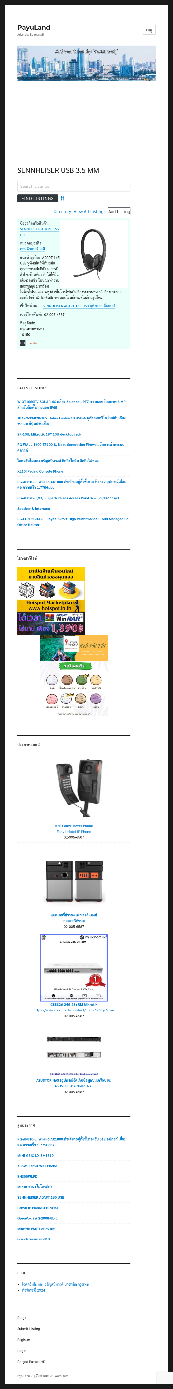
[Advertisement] (87, 117)
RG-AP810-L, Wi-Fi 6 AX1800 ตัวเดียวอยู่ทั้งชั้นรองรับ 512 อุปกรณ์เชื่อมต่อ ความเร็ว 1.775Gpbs (71, 484)
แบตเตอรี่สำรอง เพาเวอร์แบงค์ (74, 915)
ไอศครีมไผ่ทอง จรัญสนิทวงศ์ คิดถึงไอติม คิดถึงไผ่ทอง (58, 460)
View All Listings (89, 211)
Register (23, 1339)
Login (21, 1350)
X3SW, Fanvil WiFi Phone (37, 1165)
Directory (62, 211)
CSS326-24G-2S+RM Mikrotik (74, 1004)
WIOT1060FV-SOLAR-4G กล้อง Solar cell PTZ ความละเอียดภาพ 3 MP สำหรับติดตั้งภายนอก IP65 (71, 404)
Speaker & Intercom (33, 508)
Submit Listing (28, 1328)
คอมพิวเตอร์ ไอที (32, 249)
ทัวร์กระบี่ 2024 (33, 1290)
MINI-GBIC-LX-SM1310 (35, 1155)
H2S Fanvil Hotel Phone (74, 825)
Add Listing (119, 211)
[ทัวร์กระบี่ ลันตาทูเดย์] (74, 647)
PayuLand (33, 27)
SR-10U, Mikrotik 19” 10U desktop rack (49, 434)
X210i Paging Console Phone (40, 471)
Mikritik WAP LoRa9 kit (36, 1228)
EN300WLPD (27, 1176)
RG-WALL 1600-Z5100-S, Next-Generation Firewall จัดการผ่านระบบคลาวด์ (70, 447)
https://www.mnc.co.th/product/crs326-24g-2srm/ (74, 1010)
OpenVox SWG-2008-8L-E (37, 1218)
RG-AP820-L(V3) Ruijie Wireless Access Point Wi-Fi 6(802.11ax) (68, 497)
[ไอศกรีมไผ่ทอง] (74, 688)
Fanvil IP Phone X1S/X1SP (38, 1207)
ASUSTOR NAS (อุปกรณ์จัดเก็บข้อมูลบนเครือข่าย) (74, 1080)
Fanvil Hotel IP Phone (74, 831)
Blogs (21, 1317)
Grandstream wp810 (33, 1239)
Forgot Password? (31, 1361)
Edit (22, 343)
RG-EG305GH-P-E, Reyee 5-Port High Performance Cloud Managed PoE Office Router (73, 521)
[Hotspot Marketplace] (51, 588)
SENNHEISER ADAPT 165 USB (40, 1197)
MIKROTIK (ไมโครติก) (34, 1186)
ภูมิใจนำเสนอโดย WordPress (51, 1376)
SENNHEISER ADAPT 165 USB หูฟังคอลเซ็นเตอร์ (79, 306)
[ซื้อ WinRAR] (51, 623)
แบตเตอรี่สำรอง (73, 920)
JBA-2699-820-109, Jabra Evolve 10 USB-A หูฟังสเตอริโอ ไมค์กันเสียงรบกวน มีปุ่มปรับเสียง (71, 421)
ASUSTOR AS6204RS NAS (74, 1085)
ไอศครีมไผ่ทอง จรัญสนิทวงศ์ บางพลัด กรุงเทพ (55, 1284)
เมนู (149, 30)
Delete (32, 343)
